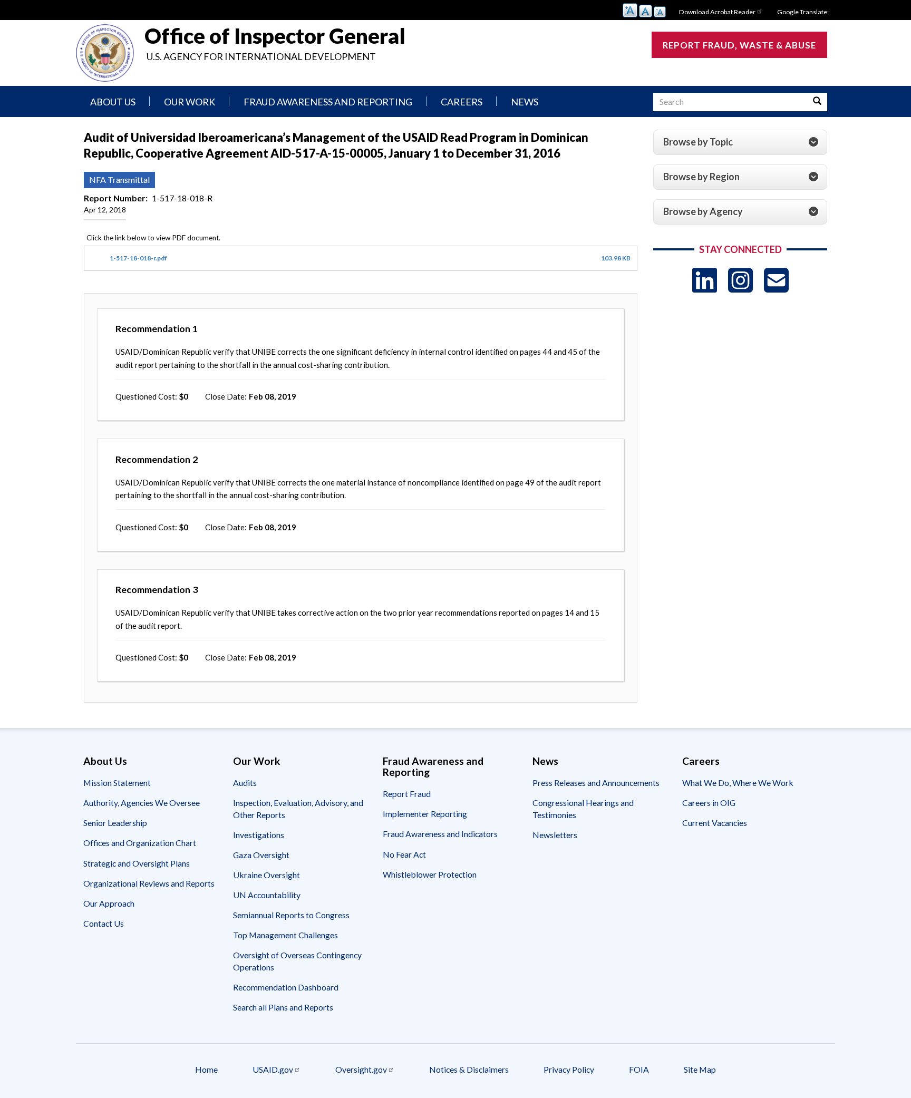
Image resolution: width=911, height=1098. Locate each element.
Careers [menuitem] (461, 102)
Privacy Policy (569, 1069)
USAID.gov (273, 1069)
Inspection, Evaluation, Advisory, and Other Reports (298, 808)
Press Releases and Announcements (596, 783)
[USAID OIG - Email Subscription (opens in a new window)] (776, 280)
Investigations (258, 835)
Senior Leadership (115, 823)
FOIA (639, 1069)
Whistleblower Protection (430, 874)
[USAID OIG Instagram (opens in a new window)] (740, 280)
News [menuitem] (524, 102)
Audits (245, 783)
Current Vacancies (714, 823)
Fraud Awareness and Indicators (440, 834)
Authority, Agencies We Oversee (141, 803)
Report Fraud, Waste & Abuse (739, 45)
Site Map (700, 1069)
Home (206, 1069)
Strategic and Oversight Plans (136, 863)
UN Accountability (267, 895)
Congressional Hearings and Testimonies (583, 808)
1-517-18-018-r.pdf (138, 258)
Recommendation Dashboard (285, 987)
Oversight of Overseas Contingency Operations (297, 960)
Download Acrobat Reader (717, 12)
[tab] (740, 142)
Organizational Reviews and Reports (149, 883)
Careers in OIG (708, 803)
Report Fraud (407, 794)
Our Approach (108, 903)
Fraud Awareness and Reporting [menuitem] (328, 102)
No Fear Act (404, 854)
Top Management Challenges (285, 935)
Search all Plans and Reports (283, 1007)
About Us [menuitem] (112, 102)
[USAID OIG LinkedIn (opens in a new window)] (704, 280)
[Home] (105, 53)
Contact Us (103, 923)
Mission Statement (117, 783)
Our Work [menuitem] (189, 102)
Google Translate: (803, 12)
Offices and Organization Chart (139, 843)
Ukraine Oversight (266, 875)
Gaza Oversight (261, 855)
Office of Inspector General (274, 35)
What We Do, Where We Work (737, 783)
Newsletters (554, 835)
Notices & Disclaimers (469, 1069)
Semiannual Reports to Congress (291, 915)
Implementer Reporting (425, 814)
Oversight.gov (361, 1069)
